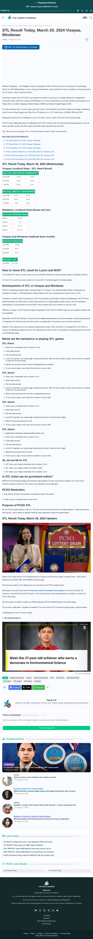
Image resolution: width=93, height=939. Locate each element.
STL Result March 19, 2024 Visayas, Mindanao (23, 148)
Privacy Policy (65, 933)
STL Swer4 (28, 681)
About (33, 933)
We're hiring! (47, 924)
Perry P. (50, 700)
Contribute (46, 915)
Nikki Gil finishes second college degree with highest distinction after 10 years (45, 791)
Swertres (10, 26)
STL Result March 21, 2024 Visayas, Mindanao (23, 144)
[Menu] (3, 17)
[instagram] (86, 10)
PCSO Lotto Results (41, 678)
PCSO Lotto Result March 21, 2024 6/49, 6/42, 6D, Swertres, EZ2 (30, 155)
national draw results (17, 678)
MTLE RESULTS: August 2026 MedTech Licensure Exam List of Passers (29, 852)
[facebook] (35, 910)
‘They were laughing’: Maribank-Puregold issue (42, 7)
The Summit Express (51, 935)
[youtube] (57, 910)
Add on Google (21, 47)
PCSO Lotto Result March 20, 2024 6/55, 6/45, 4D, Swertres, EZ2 (30, 159)
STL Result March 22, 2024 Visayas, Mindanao (23, 140)
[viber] (53, 910)
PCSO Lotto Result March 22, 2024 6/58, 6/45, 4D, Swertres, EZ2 (30, 152)
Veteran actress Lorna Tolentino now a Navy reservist (35, 777)
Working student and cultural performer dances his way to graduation (41, 819)
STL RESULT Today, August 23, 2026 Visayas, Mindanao (23, 845)
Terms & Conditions (51, 933)
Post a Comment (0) (46, 728)
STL (52, 678)
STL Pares (60, 678)
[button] (85, 18)
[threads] (90, 10)
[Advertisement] (46, 66)
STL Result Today (73, 678)
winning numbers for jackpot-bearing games (47, 590)
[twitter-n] (82, 10)
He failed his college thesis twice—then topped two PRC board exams (31, 767)
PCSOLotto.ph (37, 602)
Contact (40, 933)
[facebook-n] (78, 10)
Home (4, 26)
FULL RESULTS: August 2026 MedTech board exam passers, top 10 (27, 848)
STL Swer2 (7, 681)
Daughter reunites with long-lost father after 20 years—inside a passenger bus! (45, 805)
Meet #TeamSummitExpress (46, 921)
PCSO (29, 678)
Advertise (46, 918)
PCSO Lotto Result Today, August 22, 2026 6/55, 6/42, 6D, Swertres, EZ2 (29, 855)
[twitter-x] (40, 910)
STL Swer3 (17, 681)
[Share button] (47, 687)
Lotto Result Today (10, 870)
